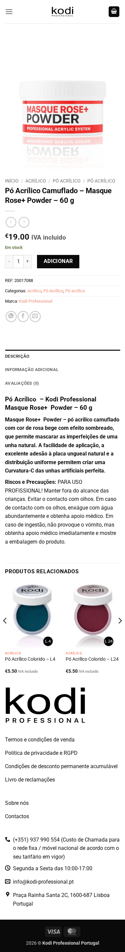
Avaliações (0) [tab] (22, 383)
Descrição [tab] (17, 356)
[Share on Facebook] (23, 316)
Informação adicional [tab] (31, 369)
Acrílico (35, 181)
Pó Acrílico (67, 181)
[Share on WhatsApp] (11, 316)
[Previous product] (24, 222)
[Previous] (5, 634)
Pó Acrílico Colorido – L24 (92, 659)
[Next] (120, 634)
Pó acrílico (101, 181)
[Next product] (11, 222)
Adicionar (58, 261)
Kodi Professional (35, 301)
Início (12, 181)
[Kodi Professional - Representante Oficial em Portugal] (62, 11)
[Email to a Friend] (35, 316)
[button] (9, 11)
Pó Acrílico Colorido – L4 (30, 659)
